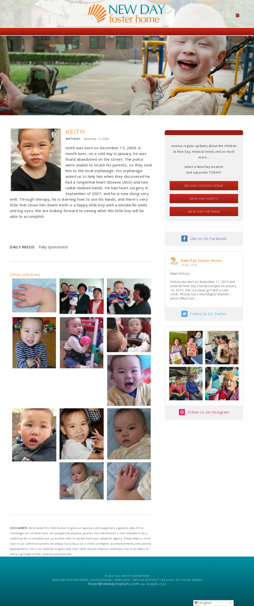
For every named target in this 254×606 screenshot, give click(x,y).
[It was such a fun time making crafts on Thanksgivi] (222, 383)
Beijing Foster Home (204, 186)
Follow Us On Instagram (208, 412)
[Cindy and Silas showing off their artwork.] (186, 347)
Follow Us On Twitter (208, 313)
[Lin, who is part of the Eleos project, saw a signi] (222, 347)
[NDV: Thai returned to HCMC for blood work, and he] (186, 383)
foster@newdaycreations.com (113, 583)
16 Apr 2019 (189, 265)
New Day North (204, 198)
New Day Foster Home (201, 260)
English (205, 603)
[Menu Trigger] (237, 15)
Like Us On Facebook (208, 238)
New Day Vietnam (204, 211)
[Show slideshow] (25, 274)
